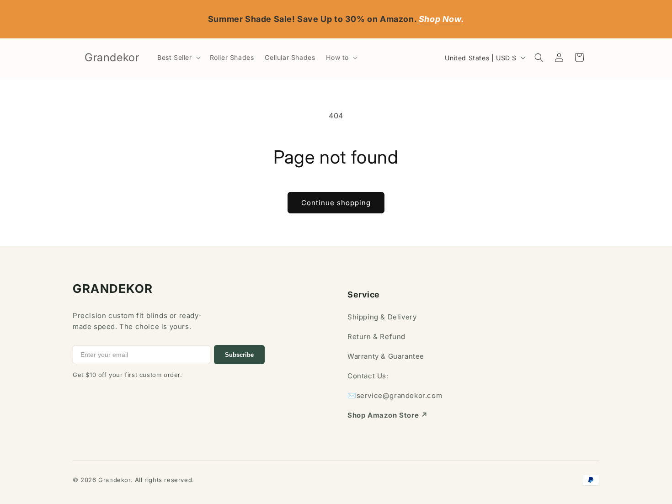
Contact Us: (368, 375)
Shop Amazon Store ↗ (387, 415)
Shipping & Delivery (381, 317)
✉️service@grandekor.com (394, 395)
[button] (178, 57)
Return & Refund (376, 336)
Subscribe (239, 354)
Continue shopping (336, 202)
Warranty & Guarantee (385, 356)
